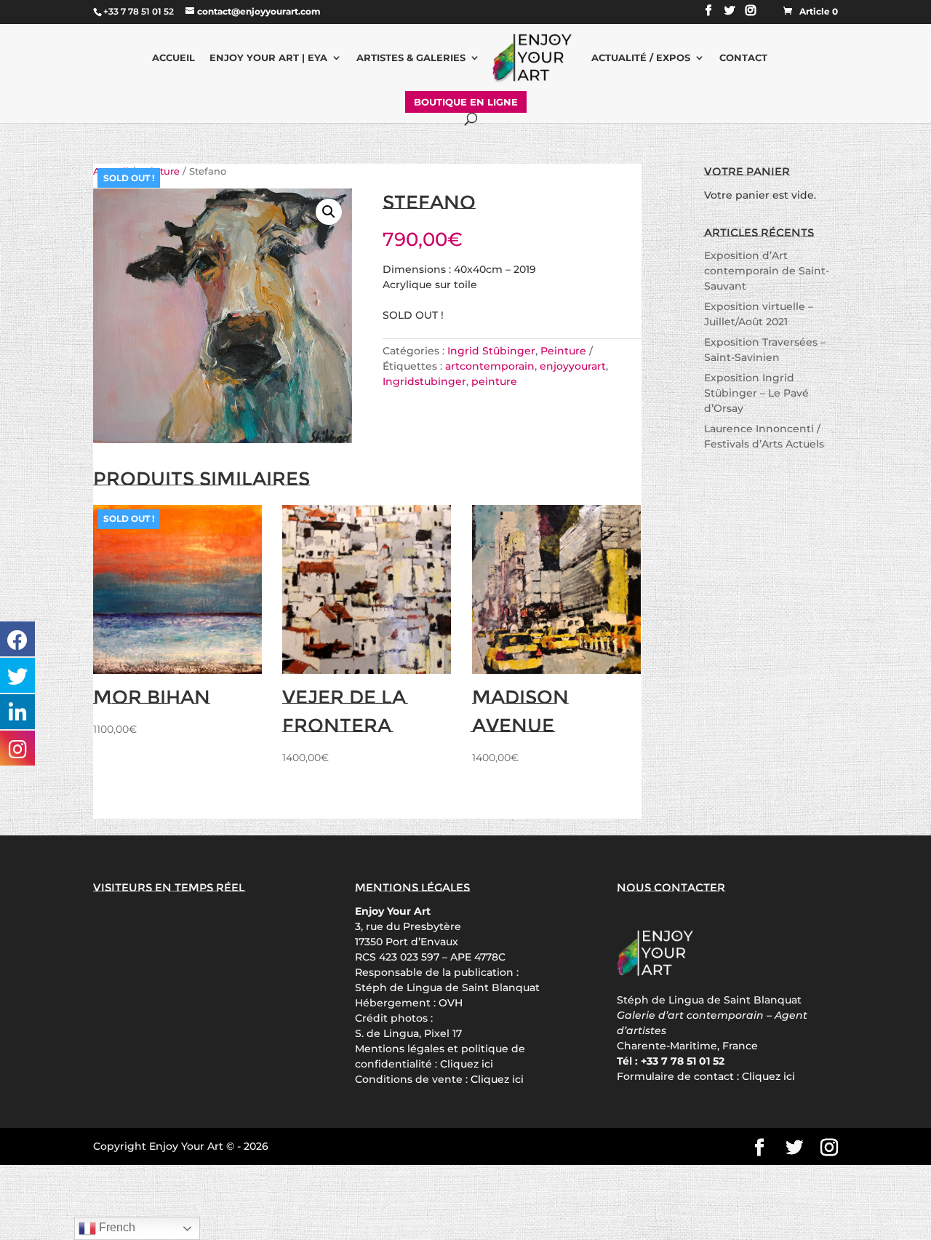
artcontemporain (490, 366)
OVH (451, 1002)
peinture (494, 381)
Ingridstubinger (424, 381)
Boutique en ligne (466, 102)
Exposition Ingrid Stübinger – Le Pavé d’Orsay (756, 393)
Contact (743, 57)
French (115, 1227)
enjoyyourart (573, 366)
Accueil (173, 57)
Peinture (563, 350)
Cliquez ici (466, 1063)
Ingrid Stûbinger (491, 350)
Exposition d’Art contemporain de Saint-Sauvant (766, 271)
